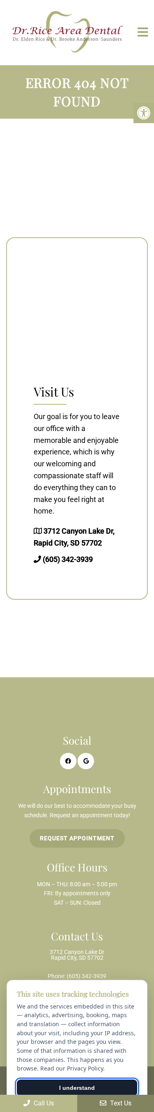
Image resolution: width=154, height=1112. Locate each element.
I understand (77, 1087)
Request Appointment (77, 838)
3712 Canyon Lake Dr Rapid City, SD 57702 (77, 955)
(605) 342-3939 (68, 559)
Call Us (43, 1103)
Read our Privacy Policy (71, 1068)
